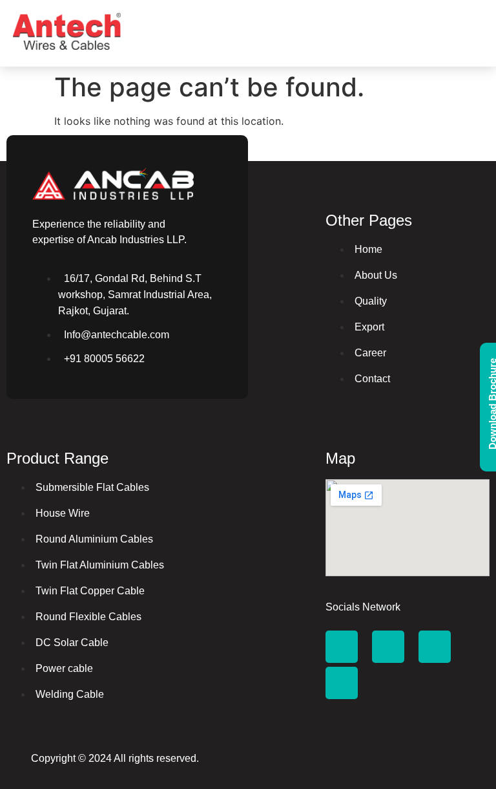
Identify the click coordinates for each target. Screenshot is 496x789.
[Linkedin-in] (342, 683)
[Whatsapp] (388, 647)
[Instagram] (434, 647)
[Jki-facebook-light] (342, 647)
